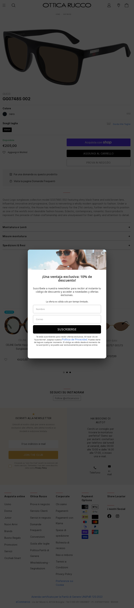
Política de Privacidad (74, 339)
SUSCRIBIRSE (67, 329)
